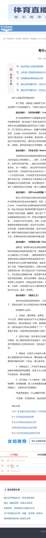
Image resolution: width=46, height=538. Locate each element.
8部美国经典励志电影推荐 (25, 428)
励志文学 (26, 39)
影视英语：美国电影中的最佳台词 (19, 508)
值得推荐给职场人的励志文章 (17, 518)
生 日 (5, 471)
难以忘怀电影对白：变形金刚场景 (19, 498)
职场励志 (34, 39)
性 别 (5, 466)
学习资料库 (10, 39)
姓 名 (5, 460)
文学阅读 (18, 39)
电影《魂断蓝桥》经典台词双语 (18, 503)
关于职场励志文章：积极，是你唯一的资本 (23, 513)
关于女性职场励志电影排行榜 (26, 433)
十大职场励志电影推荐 (23, 417)
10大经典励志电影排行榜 (24, 422)
